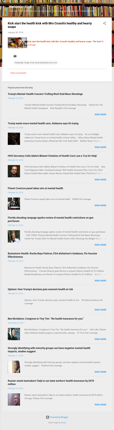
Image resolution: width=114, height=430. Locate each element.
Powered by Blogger (58, 417)
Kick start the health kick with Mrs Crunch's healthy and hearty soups (59, 41)
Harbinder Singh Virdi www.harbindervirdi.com (36, 62)
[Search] (110, 7)
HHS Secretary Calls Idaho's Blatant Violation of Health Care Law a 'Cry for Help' (52, 155)
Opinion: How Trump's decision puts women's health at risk (40, 289)
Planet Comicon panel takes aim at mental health (35, 188)
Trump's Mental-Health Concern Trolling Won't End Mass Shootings (45, 93)
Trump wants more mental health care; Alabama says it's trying (43, 123)
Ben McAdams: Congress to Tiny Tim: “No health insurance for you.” (46, 318)
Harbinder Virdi (20, 7)
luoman (63, 423)
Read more (100, 114)
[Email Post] (15, 57)
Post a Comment (18, 73)
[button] (104, 24)
